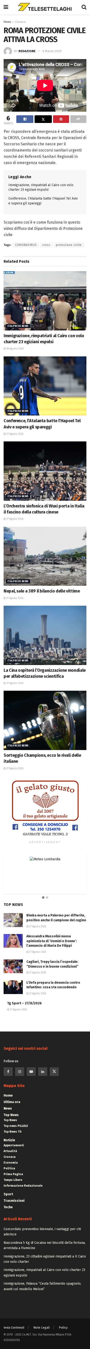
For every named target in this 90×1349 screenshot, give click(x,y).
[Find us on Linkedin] (42, 1071)
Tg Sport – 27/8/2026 (24, 1003)
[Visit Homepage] (45, 7)
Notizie (9, 1140)
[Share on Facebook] (24, 119)
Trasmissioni (14, 1201)
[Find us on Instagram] (19, 1071)
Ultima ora (12, 1102)
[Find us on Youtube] (31, 1071)
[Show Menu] (6, 7)
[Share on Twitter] (43, 119)
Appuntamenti (14, 1145)
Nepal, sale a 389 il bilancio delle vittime (42, 591)
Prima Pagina (13, 1174)
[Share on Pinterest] (61, 119)
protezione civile (69, 245)
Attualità (10, 1151)
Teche (8, 1207)
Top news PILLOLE (16, 1126)
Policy (63, 1327)
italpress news (18, 326)
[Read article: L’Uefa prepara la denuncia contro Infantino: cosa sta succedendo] (13, 987)
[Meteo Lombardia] (45, 859)
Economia (11, 1162)
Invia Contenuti (14, 1327)
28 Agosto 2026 (15, 348)
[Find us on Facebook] (8, 1071)
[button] (43, 897)
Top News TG (13, 1131)
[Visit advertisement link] (45, 808)
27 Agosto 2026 (14, 434)
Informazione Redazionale (23, 1185)
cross (46, 245)
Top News (11, 1115)
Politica (9, 1168)
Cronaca (20, 22)
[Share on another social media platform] (78, 119)
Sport (8, 1194)
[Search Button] (84, 7)
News (8, 1108)
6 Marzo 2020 (52, 51)
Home (7, 22)
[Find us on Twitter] (54, 1071)
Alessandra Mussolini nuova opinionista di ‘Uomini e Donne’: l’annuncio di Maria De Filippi (51, 941)
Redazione (27, 51)
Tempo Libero (13, 1180)
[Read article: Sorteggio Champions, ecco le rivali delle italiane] (45, 720)
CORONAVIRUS (26, 245)
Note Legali (41, 1327)
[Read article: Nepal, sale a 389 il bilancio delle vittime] (45, 556)
